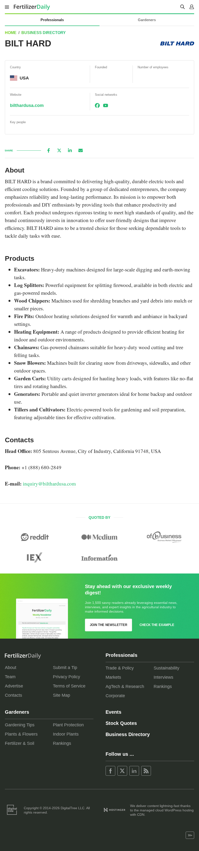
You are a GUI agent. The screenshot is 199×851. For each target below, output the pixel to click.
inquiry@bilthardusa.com (49, 483)
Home (11, 33)
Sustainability (166, 668)
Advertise (14, 686)
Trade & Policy (120, 668)
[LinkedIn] (70, 150)
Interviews (163, 677)
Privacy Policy (66, 677)
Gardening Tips (19, 725)
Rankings (163, 686)
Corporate (115, 696)
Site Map (61, 695)
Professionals (52, 20)
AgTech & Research (125, 686)
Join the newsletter (108, 625)
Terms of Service (69, 686)
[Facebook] (48, 150)
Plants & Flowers (21, 734)
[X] (59, 150)
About (10, 667)
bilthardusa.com (27, 105)
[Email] (80, 150)
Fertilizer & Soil (19, 743)
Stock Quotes (121, 723)
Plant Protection (68, 725)
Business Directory (43, 33)
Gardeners (147, 20)
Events (113, 712)
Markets (113, 677)
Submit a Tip (65, 667)
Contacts (13, 695)
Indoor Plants (66, 734)
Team (10, 677)
